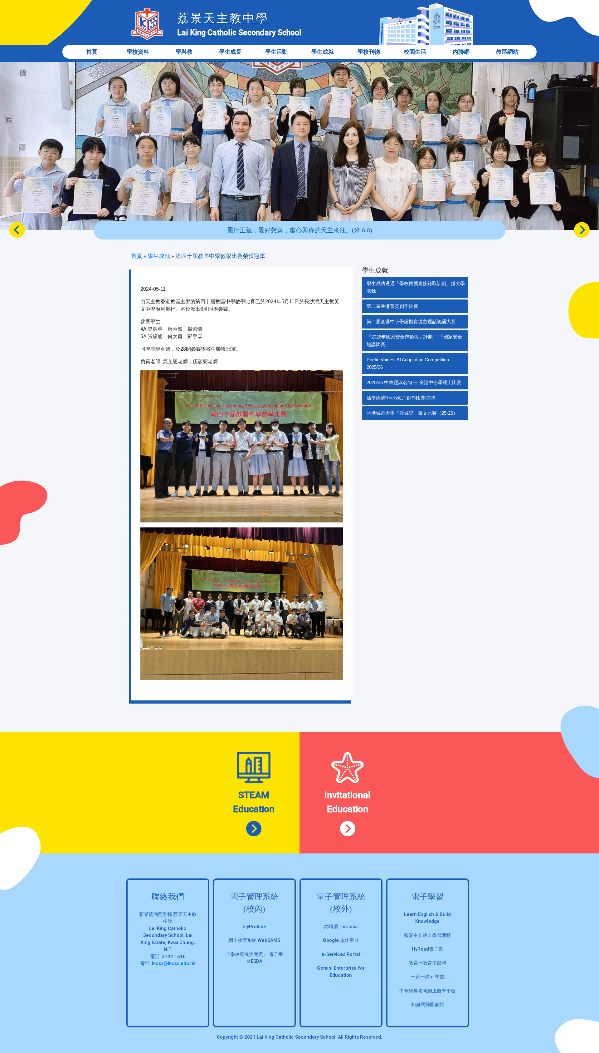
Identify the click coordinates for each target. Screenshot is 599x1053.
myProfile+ (254, 926)
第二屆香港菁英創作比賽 (392, 306)
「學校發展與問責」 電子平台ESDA (254, 958)
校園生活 (415, 51)
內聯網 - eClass (341, 926)
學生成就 (159, 256)
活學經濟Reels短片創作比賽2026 (401, 397)
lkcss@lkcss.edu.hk (174, 963)
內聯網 (461, 51)
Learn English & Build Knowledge (427, 918)
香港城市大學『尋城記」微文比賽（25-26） (412, 413)
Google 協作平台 (341, 940)
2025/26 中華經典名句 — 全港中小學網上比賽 (414, 382)
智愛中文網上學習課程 (427, 935)
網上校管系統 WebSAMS (254, 940)
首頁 (91, 51)
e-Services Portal (341, 954)
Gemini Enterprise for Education (341, 971)
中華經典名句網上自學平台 (427, 991)
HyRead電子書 (427, 949)
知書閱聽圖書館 (427, 1004)
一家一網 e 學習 (427, 977)
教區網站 (507, 51)
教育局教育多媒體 (427, 963)
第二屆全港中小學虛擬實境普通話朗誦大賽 (411, 321)
